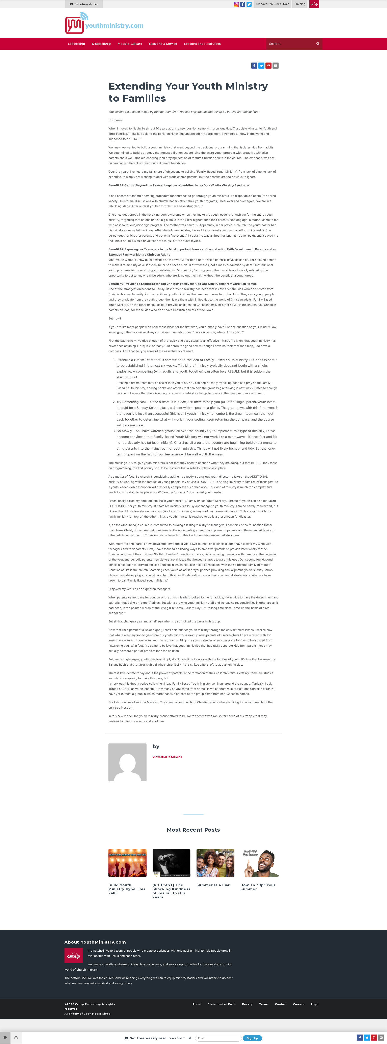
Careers (299, 1004)
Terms (263, 1004)
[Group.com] (314, 4)
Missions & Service (163, 44)
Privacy (247, 1004)
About (196, 1004)
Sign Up (252, 1038)
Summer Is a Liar (213, 885)
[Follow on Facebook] (242, 4)
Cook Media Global (97, 1013)
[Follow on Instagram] (236, 4)
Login (315, 1004)
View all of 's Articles (167, 757)
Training (299, 3)
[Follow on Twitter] (249, 4)
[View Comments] (5, 1038)
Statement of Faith (222, 1004)
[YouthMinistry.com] (104, 22)
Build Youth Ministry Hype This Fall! (126, 889)
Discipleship (101, 44)
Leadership (76, 44)
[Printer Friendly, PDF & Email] (16, 1038)
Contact (281, 1004)
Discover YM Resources (272, 3)
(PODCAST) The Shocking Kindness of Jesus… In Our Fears (171, 891)
